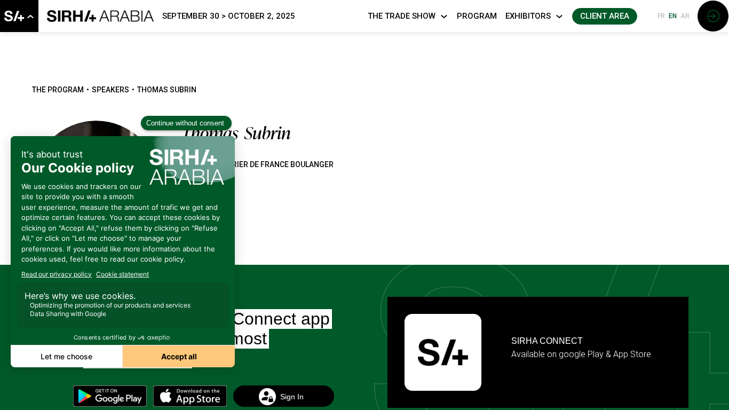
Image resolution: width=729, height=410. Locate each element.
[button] (604, 16)
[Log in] (713, 16)
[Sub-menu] (30, 16)
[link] (19, 16)
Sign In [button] (291, 396)
